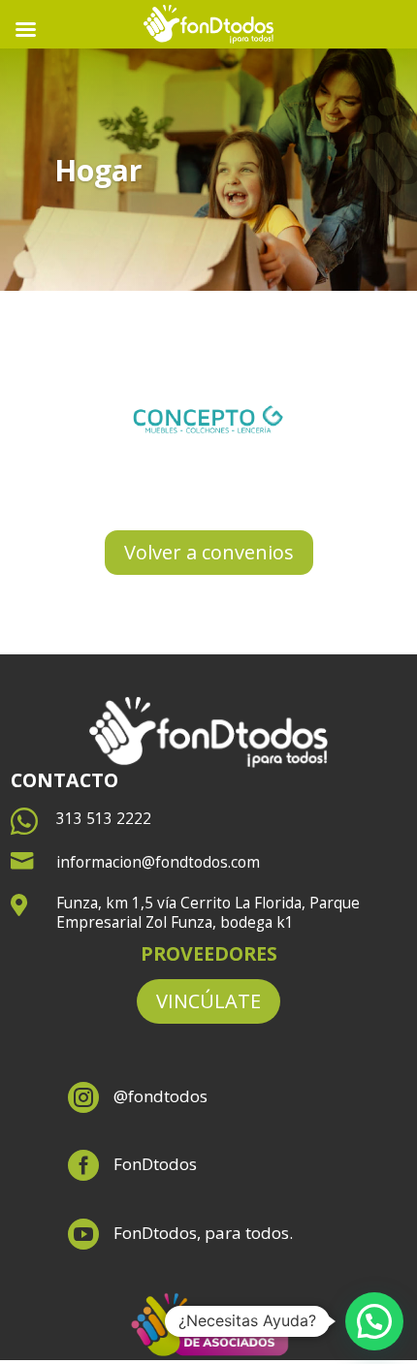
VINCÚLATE (208, 1001)
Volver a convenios (209, 552)
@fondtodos (160, 1096)
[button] (374, 1321)
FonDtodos (155, 1164)
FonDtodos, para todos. (203, 1232)
